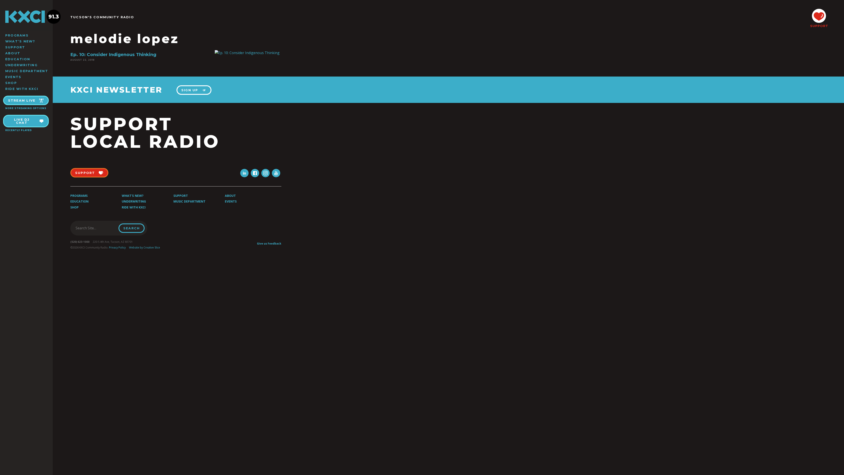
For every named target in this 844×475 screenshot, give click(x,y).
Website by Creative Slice (144, 247)
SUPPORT (819, 26)
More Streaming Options (25, 108)
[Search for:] (95, 228)
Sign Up (189, 90)
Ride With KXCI (21, 89)
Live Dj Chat (22, 121)
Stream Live (22, 100)
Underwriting (21, 65)
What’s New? (20, 41)
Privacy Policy (117, 247)
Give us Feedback (269, 243)
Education (17, 59)
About (12, 53)
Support (15, 47)
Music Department (26, 71)
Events (13, 77)
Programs (17, 35)
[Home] (26, 17)
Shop (11, 83)
